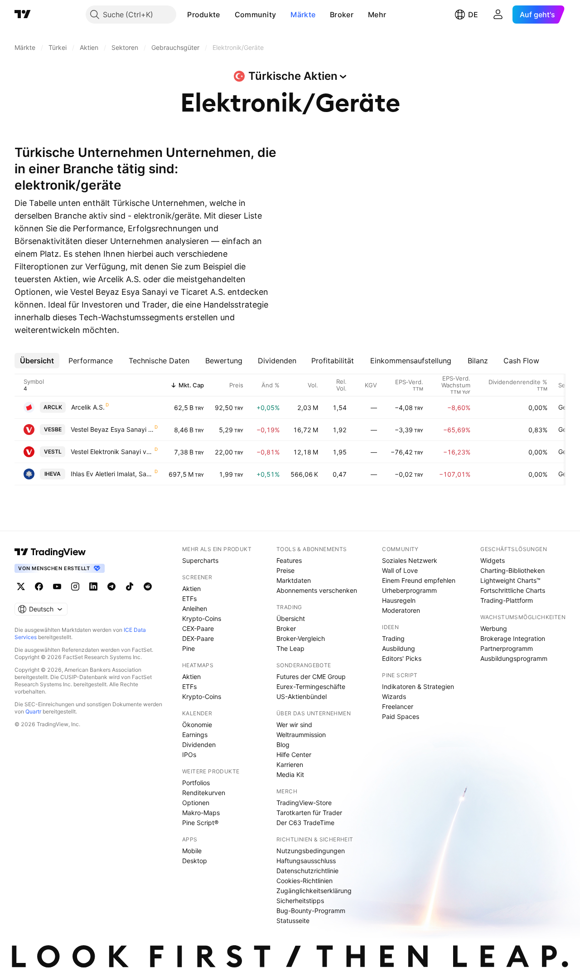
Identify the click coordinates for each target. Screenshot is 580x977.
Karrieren (289, 764)
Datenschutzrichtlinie (307, 870)
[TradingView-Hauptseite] (50, 552)
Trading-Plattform (506, 600)
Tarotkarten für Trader (309, 812)
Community (255, 14)
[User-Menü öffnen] (498, 14)
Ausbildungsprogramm (513, 658)
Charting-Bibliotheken (512, 570)
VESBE (53, 429)
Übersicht (290, 618)
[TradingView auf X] (20, 586)
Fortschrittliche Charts (512, 590)
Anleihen (194, 608)
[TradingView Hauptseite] (22, 14)
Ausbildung (398, 648)
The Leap (290, 648)
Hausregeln (399, 600)
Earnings (195, 734)
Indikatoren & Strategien (418, 686)
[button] (227, 14)
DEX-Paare (198, 638)
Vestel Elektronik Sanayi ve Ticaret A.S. (112, 451)
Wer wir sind (294, 724)
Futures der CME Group (311, 676)
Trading (393, 638)
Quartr (33, 711)
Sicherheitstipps (300, 900)
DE (473, 14)
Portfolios (196, 782)
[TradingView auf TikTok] (129, 586)
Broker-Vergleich (300, 638)
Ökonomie (197, 724)
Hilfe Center (293, 754)
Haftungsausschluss (306, 861)
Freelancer (397, 706)
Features (289, 560)
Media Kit (290, 774)
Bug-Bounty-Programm (310, 910)
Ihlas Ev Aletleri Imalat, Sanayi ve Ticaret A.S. (112, 474)
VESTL (53, 451)
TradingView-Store (304, 802)
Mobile (192, 851)
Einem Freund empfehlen (418, 580)
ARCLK (53, 407)
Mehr (377, 14)
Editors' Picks (401, 658)
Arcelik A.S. (88, 407)
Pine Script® (200, 822)
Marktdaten (293, 580)
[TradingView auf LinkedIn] (93, 586)
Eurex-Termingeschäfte (310, 686)
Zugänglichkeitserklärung (314, 890)
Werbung (493, 628)
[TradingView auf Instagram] (75, 586)
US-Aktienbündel (301, 696)
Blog (283, 744)
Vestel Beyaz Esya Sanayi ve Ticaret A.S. (112, 429)
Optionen (195, 802)
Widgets (492, 560)
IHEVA (52, 473)
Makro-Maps (201, 812)
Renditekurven (203, 792)
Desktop (194, 861)
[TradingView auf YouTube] (57, 586)
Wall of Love (400, 570)
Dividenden (199, 744)
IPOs (189, 754)
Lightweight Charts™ (510, 580)
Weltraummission (301, 734)
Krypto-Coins (201, 618)
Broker (341, 14)
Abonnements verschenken (316, 590)
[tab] (36, 360)
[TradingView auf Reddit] (147, 586)
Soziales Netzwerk (409, 560)
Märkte (302, 14)
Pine (188, 648)
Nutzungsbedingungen (310, 851)
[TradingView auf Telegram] (111, 586)
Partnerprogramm (506, 648)
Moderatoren (401, 610)
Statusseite (292, 920)
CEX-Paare (198, 628)
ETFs (189, 598)
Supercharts (200, 560)
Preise (285, 570)
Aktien (191, 588)
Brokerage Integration (512, 638)
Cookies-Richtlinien (304, 880)
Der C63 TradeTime (305, 822)
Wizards (394, 696)
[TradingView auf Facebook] (39, 586)
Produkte (203, 14)
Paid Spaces (400, 716)
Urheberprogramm (409, 590)
